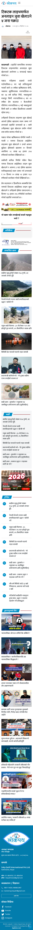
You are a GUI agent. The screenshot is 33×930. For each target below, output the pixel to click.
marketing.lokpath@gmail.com (14, 891)
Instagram (8, 918)
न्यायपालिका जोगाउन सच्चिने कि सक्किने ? (15, 633)
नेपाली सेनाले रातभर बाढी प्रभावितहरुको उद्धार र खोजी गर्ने (15, 301)
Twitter (7, 914)
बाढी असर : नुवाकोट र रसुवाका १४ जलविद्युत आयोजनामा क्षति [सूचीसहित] (14, 403)
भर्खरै (7, 414)
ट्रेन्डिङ (7, 497)
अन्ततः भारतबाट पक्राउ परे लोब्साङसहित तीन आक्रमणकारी (15, 684)
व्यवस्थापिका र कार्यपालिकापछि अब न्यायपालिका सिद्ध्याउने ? (13, 658)
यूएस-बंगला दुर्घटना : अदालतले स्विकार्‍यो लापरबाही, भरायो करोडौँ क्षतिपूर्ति (15, 740)
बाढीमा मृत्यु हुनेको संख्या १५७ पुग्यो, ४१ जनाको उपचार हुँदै (14, 274)
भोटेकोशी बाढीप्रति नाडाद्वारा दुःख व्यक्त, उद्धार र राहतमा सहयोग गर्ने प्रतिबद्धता (18, 598)
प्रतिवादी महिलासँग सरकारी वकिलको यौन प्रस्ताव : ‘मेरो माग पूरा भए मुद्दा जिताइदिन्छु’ (15, 766)
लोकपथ (8, 26)
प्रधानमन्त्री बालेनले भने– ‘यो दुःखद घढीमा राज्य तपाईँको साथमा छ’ (15, 377)
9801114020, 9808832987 (12, 888)
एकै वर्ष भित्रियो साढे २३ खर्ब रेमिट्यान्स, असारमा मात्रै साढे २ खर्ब (19, 586)
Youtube (8, 911)
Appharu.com (16, 928)
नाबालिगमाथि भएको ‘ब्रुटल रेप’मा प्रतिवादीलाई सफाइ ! (12, 792)
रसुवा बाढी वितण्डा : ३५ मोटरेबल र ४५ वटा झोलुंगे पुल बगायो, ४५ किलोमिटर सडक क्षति (16, 327)
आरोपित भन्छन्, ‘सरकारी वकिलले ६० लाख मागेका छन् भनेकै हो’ (15, 819)
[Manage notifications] (28, 925)
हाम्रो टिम (16, 896)
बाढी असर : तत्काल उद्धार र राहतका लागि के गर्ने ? (15, 463)
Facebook (8, 907)
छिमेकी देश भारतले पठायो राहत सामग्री (14, 352)
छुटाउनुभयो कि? (11, 610)
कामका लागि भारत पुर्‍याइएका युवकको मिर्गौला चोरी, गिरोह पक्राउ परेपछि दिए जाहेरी (14, 712)
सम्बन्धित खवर (10, 250)
